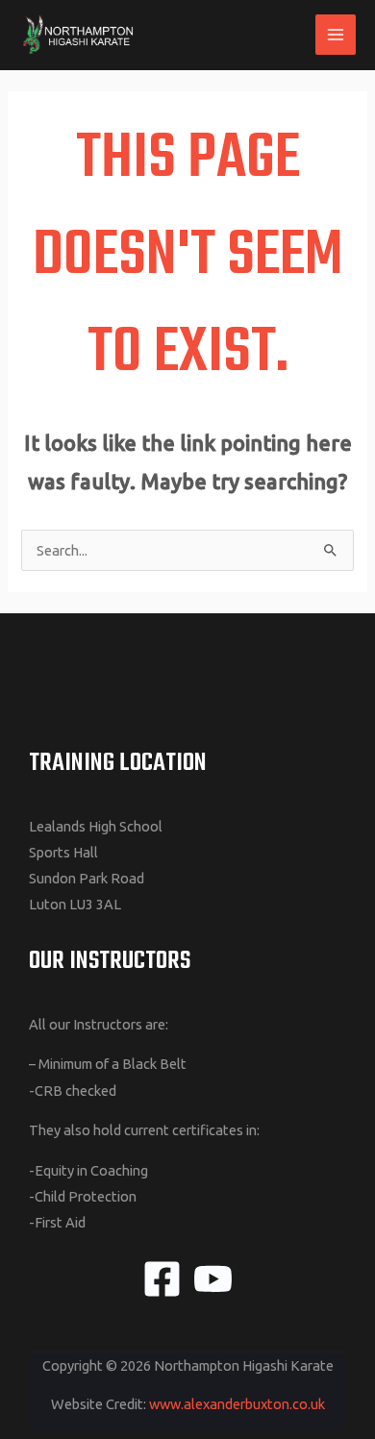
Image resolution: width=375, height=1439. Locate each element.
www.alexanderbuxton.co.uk (237, 1404)
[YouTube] (213, 1279)
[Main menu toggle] (335, 34)
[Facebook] (162, 1279)
